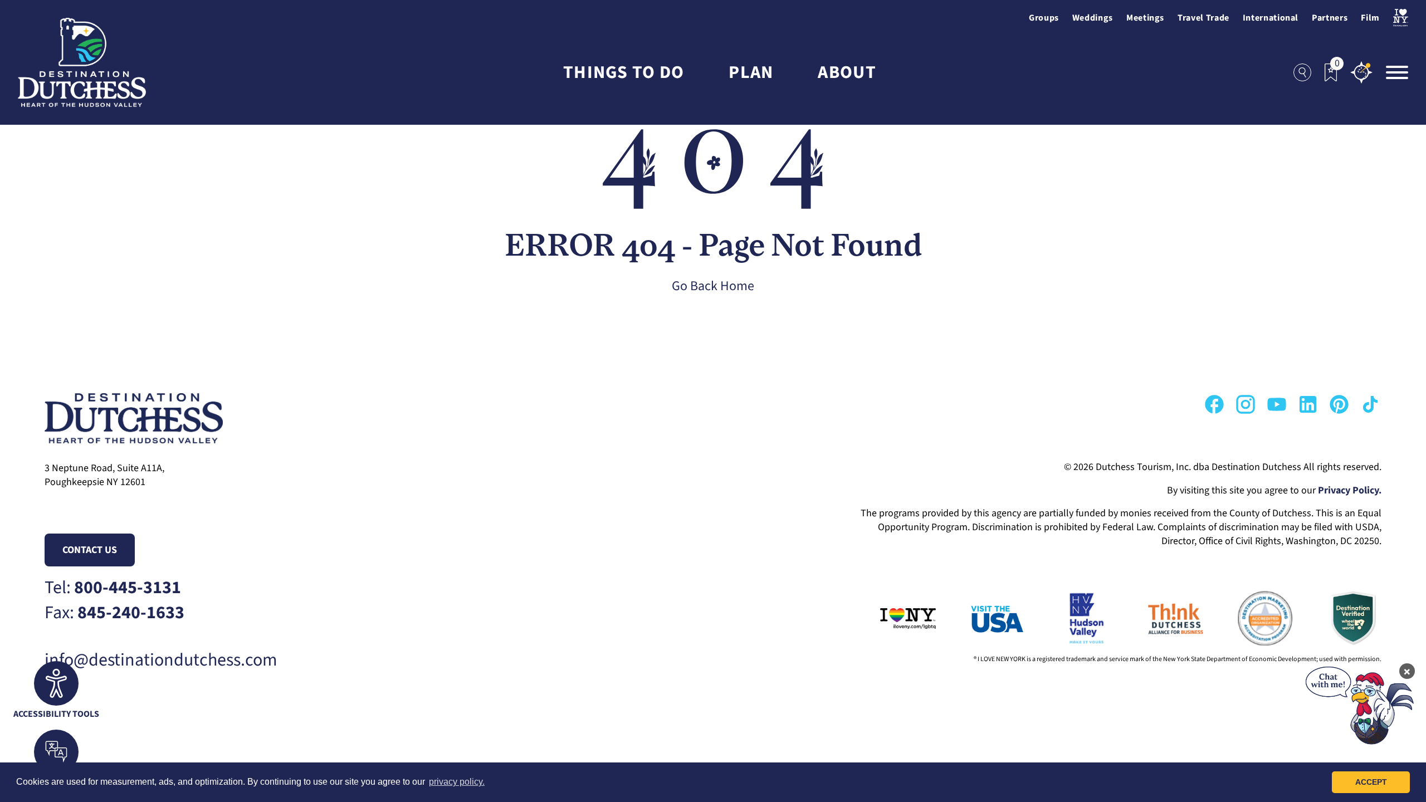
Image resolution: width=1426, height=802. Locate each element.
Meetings (1145, 18)
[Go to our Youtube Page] (1277, 404)
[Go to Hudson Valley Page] (1069, 618)
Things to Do (623, 72)
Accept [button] (1371, 781)
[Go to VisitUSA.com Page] (980, 618)
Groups (1044, 18)
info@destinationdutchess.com (161, 660)
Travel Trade (1203, 18)
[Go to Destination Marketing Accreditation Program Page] (1247, 618)
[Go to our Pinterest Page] (1339, 404)
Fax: (114, 612)
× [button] (1407, 671)
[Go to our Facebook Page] (1214, 404)
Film (1370, 18)
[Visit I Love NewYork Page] (1400, 18)
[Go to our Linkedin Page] (1308, 404)
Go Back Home (713, 286)
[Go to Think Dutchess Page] (1158, 618)
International (1270, 18)
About (847, 72)
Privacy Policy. (1349, 490)
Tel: (113, 587)
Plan (751, 72)
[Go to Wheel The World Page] (1336, 618)
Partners (1329, 18)
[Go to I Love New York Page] (891, 618)
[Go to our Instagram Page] (1245, 404)
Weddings (1092, 18)
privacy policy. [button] (457, 781)
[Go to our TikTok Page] (1370, 404)
